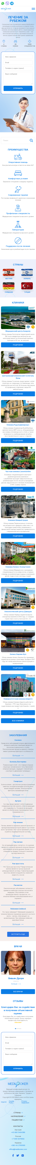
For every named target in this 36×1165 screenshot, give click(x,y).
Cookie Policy (11, 1102)
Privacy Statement (25, 1102)
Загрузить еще (18, 934)
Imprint (3, 1102)
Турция (27, 292)
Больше (16, 755)
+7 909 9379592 (18, 1139)
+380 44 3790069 (18, 1145)
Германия (9, 292)
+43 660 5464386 (18, 1132)
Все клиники (18, 721)
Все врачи (18, 992)
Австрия (8, 278)
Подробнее (18, 345)
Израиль (27, 278)
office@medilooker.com (18, 1149)
